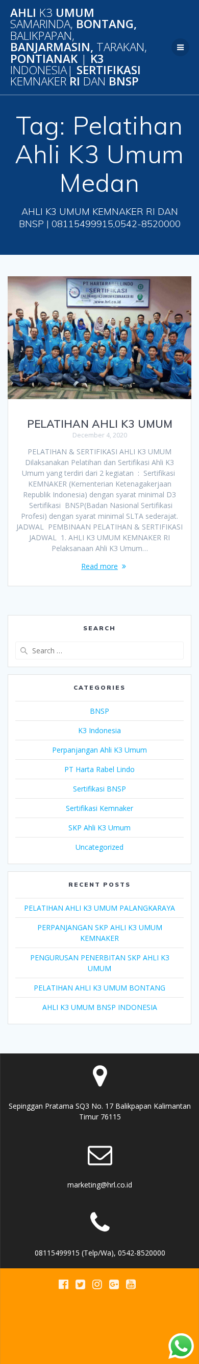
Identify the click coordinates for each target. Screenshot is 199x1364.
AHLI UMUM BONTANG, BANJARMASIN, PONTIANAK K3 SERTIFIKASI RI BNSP (78, 47)
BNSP (99, 711)
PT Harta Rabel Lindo (99, 769)
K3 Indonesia (99, 730)
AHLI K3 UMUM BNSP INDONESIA (99, 1007)
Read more (99, 566)
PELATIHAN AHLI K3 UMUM (99, 423)
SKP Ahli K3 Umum (99, 827)
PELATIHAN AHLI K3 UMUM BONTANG (99, 988)
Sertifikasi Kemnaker (99, 808)
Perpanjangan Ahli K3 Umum (99, 750)
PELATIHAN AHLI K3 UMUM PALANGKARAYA (99, 908)
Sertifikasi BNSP (99, 789)
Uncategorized (99, 847)
